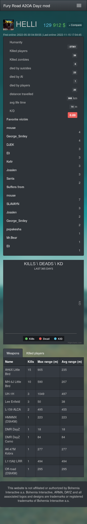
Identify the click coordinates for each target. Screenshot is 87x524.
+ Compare (75, 25)
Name (9, 361)
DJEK (10, 144)
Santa (10, 178)
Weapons (13, 353)
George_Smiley (17, 136)
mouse (11, 128)
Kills (31, 361)
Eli (8, 153)
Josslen (12, 170)
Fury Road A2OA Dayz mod (26, 5)
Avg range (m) (72, 361)
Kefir (10, 161)
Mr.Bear (12, 237)
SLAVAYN (13, 204)
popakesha (14, 229)
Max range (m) (48, 361)
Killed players (35, 353)
